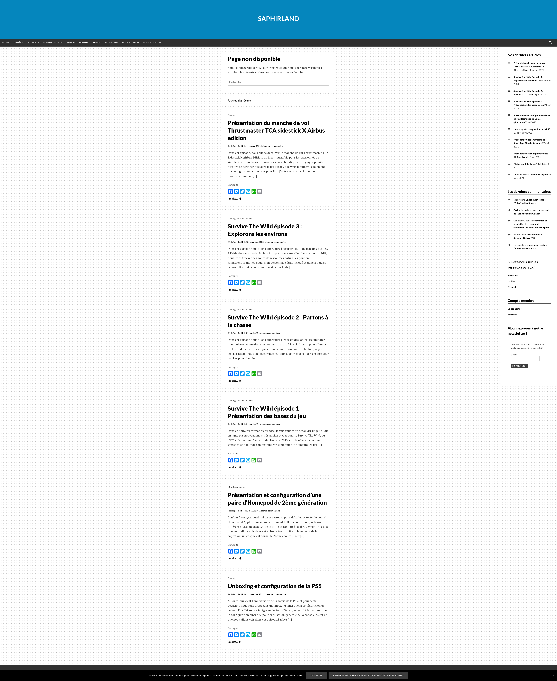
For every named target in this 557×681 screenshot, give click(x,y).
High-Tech (33, 42)
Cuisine (96, 42)
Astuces (71, 42)
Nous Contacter (152, 42)
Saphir (241, 146)
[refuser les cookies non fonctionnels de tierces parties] (553, 675)
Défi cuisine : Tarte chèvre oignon (530, 174)
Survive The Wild (244, 218)
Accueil (6, 42)
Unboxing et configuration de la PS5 (275, 586)
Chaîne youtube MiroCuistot (528, 164)
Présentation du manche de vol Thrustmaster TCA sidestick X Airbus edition (276, 130)
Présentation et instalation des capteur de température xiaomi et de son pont (531, 224)
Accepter (316, 675)
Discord (512, 287)
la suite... (235, 198)
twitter (511, 281)
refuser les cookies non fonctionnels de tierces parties (368, 675)
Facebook (513, 275)
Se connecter (514, 308)
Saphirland (278, 18)
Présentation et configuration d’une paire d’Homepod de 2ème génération (531, 119)
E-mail (514, 354)
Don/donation (130, 42)
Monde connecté (236, 487)
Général (19, 42)
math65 (241, 510)
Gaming (83, 42)
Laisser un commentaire (272, 146)
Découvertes (111, 42)
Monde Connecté (53, 42)
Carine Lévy (519, 210)
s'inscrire (512, 314)
